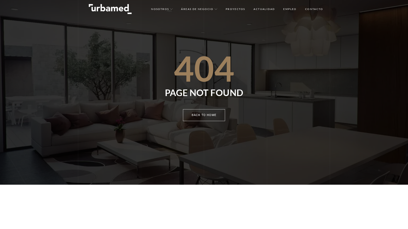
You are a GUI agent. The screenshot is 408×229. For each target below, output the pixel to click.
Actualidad (264, 9)
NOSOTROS (160, 9)
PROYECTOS (235, 9)
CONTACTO (314, 9)
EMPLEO (289, 9)
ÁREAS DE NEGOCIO (197, 9)
